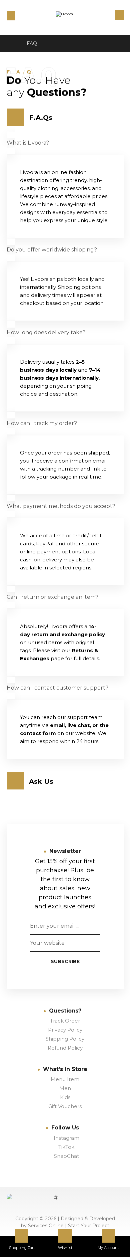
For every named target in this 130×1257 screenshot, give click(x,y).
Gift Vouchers (65, 1106)
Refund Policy (65, 1048)
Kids (65, 1097)
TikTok (66, 1147)
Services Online (46, 1226)
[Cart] (11, 15)
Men (65, 1088)
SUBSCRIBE (65, 961)
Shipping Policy (65, 1039)
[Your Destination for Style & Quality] (65, 18)
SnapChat (66, 1156)
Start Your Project (88, 1226)
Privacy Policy (65, 1030)
